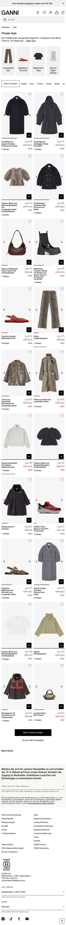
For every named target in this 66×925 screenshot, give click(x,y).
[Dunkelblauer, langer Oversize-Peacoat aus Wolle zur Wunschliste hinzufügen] (29, 94)
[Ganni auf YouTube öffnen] (27, 919)
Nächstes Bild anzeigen (29, 115)
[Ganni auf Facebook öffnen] (19, 919)
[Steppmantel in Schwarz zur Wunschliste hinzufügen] (29, 479)
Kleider (24, 84)
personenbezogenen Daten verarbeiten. (41, 803)
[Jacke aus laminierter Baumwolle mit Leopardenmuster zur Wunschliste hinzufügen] (29, 352)
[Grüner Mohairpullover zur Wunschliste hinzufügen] (62, 604)
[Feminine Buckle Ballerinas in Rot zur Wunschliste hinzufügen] (29, 289)
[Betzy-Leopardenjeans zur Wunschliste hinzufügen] (62, 289)
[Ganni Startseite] (10, 12)
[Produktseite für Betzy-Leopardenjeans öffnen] (49, 309)
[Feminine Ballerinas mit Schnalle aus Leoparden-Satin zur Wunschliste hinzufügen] (29, 541)
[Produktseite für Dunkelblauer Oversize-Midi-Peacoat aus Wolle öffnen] (49, 176)
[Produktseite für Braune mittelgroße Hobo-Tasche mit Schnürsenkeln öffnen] (17, 242)
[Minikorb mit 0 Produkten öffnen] (56, 12)
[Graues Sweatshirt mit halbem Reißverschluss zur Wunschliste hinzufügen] (29, 415)
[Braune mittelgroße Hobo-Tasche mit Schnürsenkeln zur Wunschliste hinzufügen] (29, 221)
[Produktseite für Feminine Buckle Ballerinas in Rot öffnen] (17, 309)
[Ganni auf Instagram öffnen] (3, 919)
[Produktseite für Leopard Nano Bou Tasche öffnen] (49, 686)
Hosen (49, 84)
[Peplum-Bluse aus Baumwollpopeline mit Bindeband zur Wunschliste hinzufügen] (62, 415)
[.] (33, 3)
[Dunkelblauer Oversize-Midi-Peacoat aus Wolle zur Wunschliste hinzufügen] (62, 156)
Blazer (57, 84)
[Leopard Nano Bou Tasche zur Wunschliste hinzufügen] (62, 666)
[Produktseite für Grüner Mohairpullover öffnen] (49, 625)
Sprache (4, 902)
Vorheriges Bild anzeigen (4, 115)
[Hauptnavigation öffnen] (63, 12)
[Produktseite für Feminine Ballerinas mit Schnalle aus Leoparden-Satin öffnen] (17, 561)
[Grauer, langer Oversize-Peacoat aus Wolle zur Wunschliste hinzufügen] (62, 541)
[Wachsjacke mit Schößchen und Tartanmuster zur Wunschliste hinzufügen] (29, 666)
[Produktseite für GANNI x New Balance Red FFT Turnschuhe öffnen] (49, 500)
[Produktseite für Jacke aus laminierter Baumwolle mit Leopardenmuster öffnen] (17, 372)
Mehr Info (31, 40)
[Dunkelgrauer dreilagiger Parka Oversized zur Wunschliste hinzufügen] (62, 94)
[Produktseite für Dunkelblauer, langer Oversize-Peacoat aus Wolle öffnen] (17, 115)
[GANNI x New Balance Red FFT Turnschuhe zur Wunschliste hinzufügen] (62, 479)
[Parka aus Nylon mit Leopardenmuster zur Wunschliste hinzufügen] (62, 352)
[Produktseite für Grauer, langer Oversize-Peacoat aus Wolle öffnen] (49, 561)
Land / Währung (7, 887)
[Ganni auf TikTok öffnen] (11, 919)
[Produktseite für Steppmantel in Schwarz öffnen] (17, 500)
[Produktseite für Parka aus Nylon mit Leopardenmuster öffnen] (49, 372)
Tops (32, 84)
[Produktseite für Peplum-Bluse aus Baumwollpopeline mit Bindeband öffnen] (49, 436)
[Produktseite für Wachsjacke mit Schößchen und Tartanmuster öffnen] (17, 686)
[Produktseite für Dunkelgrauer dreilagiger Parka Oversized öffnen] (49, 115)
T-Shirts (40, 84)
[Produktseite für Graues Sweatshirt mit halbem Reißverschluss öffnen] (17, 436)
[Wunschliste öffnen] (44, 12)
